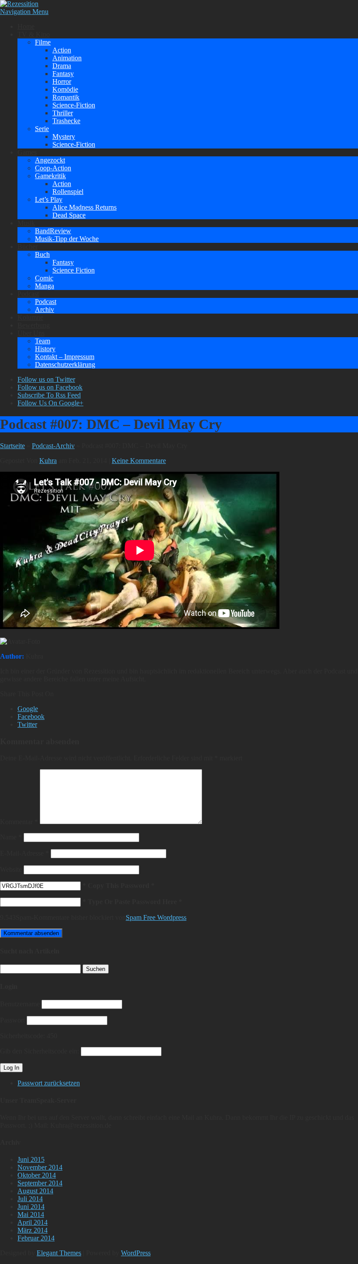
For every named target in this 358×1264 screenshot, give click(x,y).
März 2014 (32, 1230)
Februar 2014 (36, 1238)
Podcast (28, 293)
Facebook (31, 716)
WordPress (136, 1253)
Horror (61, 81)
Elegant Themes (59, 1253)
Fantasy (63, 73)
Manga (44, 286)
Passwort (12, 1020)
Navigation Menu (24, 11)
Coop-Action (53, 168)
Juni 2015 (31, 1159)
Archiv (44, 309)
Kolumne (30, 317)
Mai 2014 (30, 1214)
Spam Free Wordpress (156, 917)
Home (25, 26)
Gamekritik (50, 176)
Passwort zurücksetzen (48, 1083)
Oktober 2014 (36, 1175)
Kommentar (19, 821)
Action (61, 50)
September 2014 (39, 1183)
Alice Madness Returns (84, 207)
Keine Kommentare (139, 460)
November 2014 (39, 1167)
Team (42, 341)
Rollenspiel (67, 191)
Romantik (65, 97)
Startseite (12, 445)
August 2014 (35, 1191)
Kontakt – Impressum (64, 356)
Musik (26, 223)
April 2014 (32, 1222)
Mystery (63, 136)
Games (27, 152)
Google (27, 708)
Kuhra (48, 460)
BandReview (53, 231)
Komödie (65, 89)
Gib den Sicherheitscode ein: (39, 1051)
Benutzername (20, 1004)
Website (11, 869)
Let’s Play (48, 199)
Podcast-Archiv (53, 445)
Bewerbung (33, 325)
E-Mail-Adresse (24, 853)
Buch (42, 254)
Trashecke (66, 120)
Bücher (27, 246)
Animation (67, 58)
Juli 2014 (30, 1198)
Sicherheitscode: (22, 1036)
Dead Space (69, 215)
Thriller (62, 113)
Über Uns (31, 333)
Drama (61, 65)
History (45, 348)
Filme (43, 42)
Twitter (27, 724)
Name (11, 837)
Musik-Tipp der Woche (67, 238)
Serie (42, 128)
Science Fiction (73, 270)
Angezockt (50, 160)
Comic (44, 278)
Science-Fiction (73, 105)
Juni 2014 (31, 1206)
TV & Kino (33, 34)
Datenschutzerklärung (65, 364)
